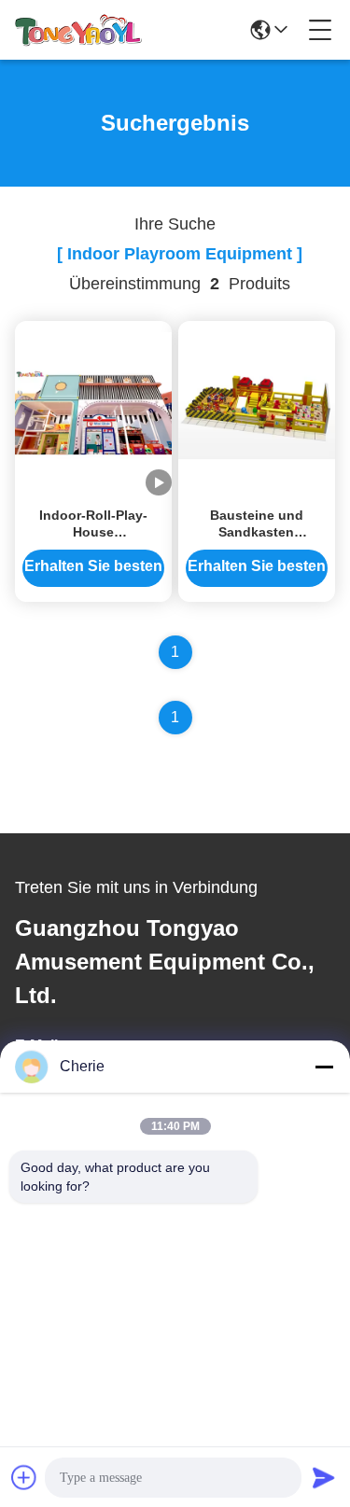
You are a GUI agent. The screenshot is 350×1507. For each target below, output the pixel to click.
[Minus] (324, 1066)
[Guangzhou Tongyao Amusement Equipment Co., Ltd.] (78, 30)
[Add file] (24, 1477)
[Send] (324, 1477)
